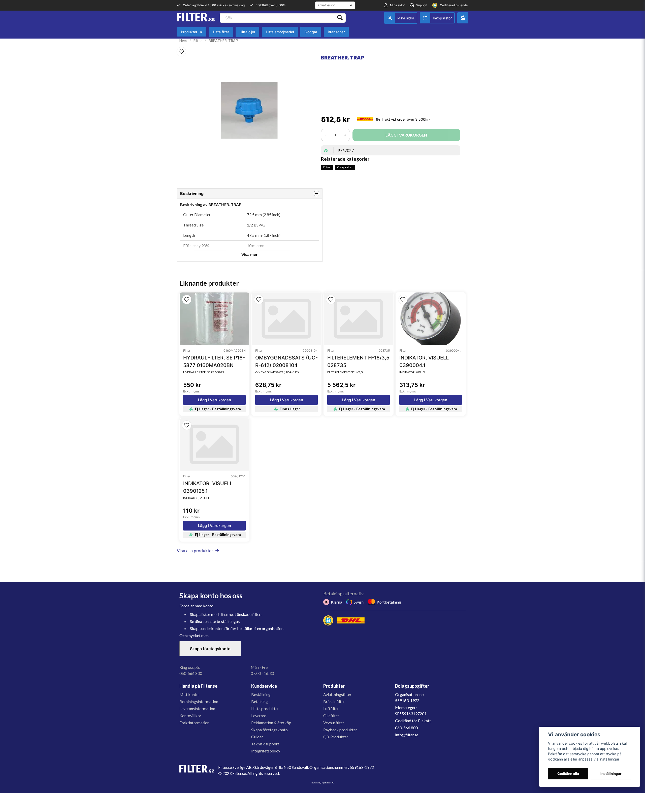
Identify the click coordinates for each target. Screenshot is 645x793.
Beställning (261, 694)
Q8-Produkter (335, 736)
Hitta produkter (265, 708)
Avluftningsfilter (337, 694)
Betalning (259, 701)
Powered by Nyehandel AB (322, 782)
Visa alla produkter (195, 550)
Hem (183, 41)
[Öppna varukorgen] (462, 18)
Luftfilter (331, 708)
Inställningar (611, 774)
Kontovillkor (190, 715)
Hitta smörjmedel (280, 32)
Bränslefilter (334, 701)
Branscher (336, 32)
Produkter (192, 33)
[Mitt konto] (400, 18)
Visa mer (249, 254)
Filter (198, 41)
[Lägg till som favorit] (437, 17)
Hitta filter (221, 32)
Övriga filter (345, 167)
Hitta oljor (247, 32)
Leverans (259, 715)
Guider (257, 736)
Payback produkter (340, 729)
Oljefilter (331, 715)
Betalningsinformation (198, 701)
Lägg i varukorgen (214, 400)
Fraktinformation (194, 722)
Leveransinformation (197, 708)
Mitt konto (189, 694)
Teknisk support (265, 743)
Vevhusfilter (333, 722)
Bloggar (310, 32)
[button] (181, 51)
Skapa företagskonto (210, 648)
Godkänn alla (568, 774)
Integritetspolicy (265, 750)
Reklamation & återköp (271, 722)
